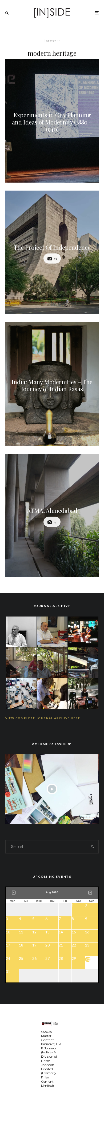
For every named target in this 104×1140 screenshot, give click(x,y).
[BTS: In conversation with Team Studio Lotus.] (83, 631)
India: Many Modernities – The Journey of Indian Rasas (52, 385)
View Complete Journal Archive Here (42, 718)
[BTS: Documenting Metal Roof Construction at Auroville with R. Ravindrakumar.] (83, 662)
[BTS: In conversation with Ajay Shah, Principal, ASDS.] (52, 693)
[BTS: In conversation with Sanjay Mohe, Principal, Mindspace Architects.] (83, 693)
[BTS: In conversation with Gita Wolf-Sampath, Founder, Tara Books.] (21, 662)
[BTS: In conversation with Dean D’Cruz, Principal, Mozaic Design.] (52, 662)
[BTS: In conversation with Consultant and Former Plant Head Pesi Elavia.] (21, 631)
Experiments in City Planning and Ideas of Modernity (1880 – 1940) (52, 122)
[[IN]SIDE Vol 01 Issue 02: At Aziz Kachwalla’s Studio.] (21, 693)
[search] (92, 846)
